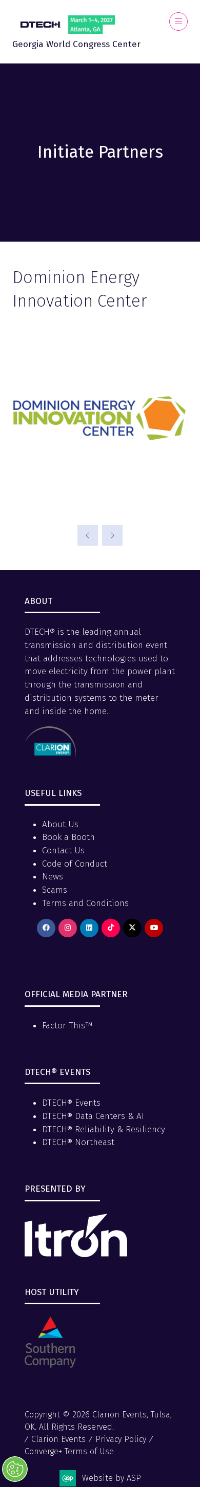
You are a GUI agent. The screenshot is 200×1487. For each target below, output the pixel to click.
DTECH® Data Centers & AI (93, 1116)
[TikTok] (111, 928)
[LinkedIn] (89, 928)
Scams (54, 890)
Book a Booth (68, 837)
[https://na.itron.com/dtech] (76, 1254)
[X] (132, 928)
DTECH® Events (71, 1102)
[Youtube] (154, 928)
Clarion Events (58, 1439)
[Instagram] (67, 928)
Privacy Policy (120, 1439)
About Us (60, 824)
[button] (178, 21)
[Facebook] (46, 928)
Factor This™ (67, 1025)
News (52, 876)
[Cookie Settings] (15, 1469)
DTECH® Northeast (78, 1142)
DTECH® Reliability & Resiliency (103, 1129)
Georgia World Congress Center (76, 44)
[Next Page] (112, 535)
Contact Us (63, 850)
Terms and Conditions (85, 903)
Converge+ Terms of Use (69, 1451)
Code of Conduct (74, 863)
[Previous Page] (87, 535)
